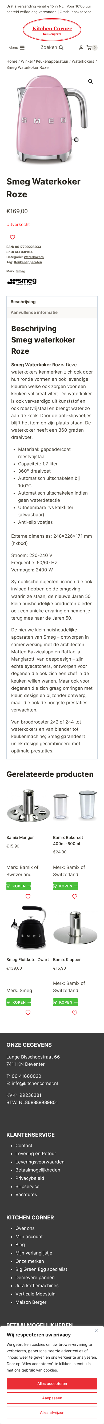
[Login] (81, 47)
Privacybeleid (29, 1178)
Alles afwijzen (52, 1412)
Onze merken (29, 1261)
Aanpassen (52, 1398)
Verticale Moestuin (35, 1294)
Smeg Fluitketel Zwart (27, 959)
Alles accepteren (52, 1383)
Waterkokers (34, 257)
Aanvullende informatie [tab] (34, 312)
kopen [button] (19, 886)
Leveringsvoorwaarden (40, 1162)
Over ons (25, 1228)
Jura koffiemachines (37, 1285)
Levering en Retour (35, 1153)
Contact (23, 1145)
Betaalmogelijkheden (37, 1170)
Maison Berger (30, 1302)
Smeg (20, 271)
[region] (52, 1375)
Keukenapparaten (28, 262)
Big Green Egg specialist (41, 1269)
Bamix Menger (20, 837)
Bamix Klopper (67, 959)
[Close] (98, 1330)
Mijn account (29, 1236)
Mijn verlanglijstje (33, 1253)
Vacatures (26, 1194)
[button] (90, 81)
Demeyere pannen (35, 1277)
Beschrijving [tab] (23, 301)
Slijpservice (27, 1186)
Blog (20, 1244)
